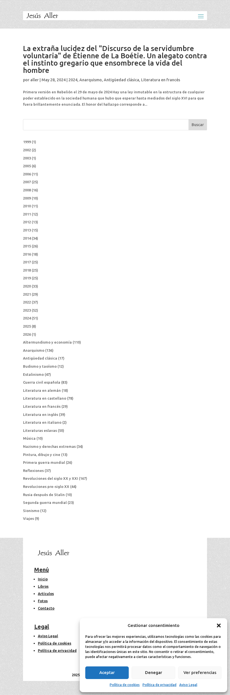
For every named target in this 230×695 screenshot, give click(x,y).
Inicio (43, 579)
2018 (27, 270)
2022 (27, 302)
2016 (27, 254)
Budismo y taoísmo (40, 366)
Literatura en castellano (44, 398)
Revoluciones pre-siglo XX (46, 486)
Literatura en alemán (42, 390)
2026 (27, 334)
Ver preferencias (199, 672)
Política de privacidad (159, 685)
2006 (27, 174)
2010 (27, 206)
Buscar (198, 124)
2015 (27, 246)
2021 (27, 294)
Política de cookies (125, 685)
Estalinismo (33, 374)
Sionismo (31, 511)
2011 (27, 214)
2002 (27, 150)
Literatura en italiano (42, 422)
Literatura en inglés (40, 414)
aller (34, 80)
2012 (27, 222)
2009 (27, 198)
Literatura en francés (160, 80)
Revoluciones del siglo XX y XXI (50, 478)
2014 (27, 238)
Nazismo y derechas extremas (49, 446)
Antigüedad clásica (121, 80)
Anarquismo (90, 80)
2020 (27, 286)
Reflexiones (33, 470)
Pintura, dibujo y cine (41, 455)
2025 (27, 326)
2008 (27, 190)
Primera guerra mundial (44, 462)
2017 (27, 262)
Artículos (46, 594)
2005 (27, 166)
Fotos (43, 601)
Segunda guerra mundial (45, 502)
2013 (27, 230)
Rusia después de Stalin (44, 495)
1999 (27, 142)
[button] (219, 625)
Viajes (28, 518)
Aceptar (107, 672)
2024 (72, 80)
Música (29, 438)
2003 (27, 158)
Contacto (46, 608)
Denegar (153, 672)
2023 (27, 310)
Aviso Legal (188, 685)
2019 (27, 278)
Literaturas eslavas (40, 430)
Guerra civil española (41, 382)
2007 (27, 182)
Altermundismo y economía (47, 342)
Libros (43, 586)
